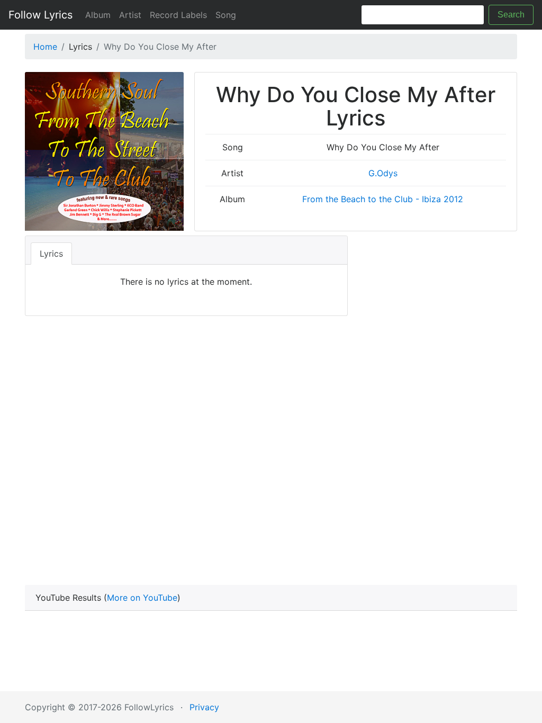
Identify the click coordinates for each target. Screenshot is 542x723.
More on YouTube (142, 597)
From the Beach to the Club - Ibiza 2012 (382, 199)
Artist (130, 15)
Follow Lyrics (40, 14)
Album (98, 15)
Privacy (204, 707)
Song (225, 15)
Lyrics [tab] (51, 253)
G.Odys (383, 173)
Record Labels (178, 15)
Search (511, 14)
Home (45, 46)
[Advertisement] (271, 446)
